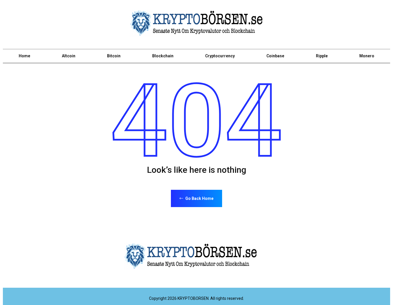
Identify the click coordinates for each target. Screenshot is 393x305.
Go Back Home (198, 198)
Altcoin (68, 56)
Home (24, 56)
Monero (366, 56)
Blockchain (162, 56)
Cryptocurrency (220, 56)
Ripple (322, 56)
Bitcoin (114, 56)
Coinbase (275, 56)
